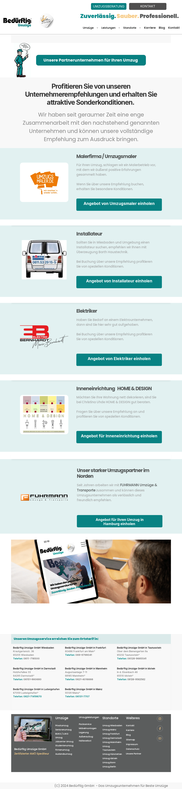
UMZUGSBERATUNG (108, 6)
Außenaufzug (86, 736)
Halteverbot (85, 740)
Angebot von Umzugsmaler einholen (119, 203)
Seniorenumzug (63, 729)
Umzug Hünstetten (112, 754)
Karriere (130, 730)
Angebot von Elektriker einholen (119, 358)
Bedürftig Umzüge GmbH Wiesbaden (33, 647)
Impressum (132, 744)
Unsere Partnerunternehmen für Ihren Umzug (91, 60)
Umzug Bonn (109, 762)
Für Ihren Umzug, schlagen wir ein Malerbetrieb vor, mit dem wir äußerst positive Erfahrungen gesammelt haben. (116, 170)
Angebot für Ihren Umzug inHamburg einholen (120, 522)
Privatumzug (61, 725)
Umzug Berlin (109, 766)
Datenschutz (132, 749)
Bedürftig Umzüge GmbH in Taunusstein (139, 647)
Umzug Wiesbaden (112, 725)
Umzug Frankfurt (111, 733)
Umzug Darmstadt (112, 738)
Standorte (110, 718)
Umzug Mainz (109, 729)
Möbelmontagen (87, 728)
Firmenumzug (62, 749)
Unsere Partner (134, 753)
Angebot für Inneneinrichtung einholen (119, 435)
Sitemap (130, 739)
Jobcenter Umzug (64, 741)
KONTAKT (147, 6)
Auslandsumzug (63, 753)
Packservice (85, 724)
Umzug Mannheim (111, 742)
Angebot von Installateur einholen (119, 280)
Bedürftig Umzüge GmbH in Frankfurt (85, 647)
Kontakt (130, 725)
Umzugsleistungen (89, 717)
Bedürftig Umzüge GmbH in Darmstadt (34, 668)
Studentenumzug (64, 745)
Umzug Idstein (109, 758)
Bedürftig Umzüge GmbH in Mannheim (86, 668)
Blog (128, 734)
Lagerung (84, 732)
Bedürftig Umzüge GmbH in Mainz (83, 689)
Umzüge (61, 718)
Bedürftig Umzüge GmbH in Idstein (136, 668)
